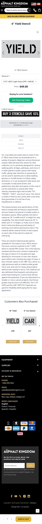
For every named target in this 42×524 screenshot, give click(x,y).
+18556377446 (20, 511)
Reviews (21, 144)
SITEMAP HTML (15, 507)
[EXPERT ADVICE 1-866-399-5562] (35, 10)
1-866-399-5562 (8, 383)
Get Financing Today (21, 100)
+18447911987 (30, 511)
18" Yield (13, 311)
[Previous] (3, 52)
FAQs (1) (21, 148)
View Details (12, 341)
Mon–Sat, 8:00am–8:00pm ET (13, 397)
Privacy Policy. (11, 475)
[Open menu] (2, 10)
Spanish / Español (9, 409)
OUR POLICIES (25, 507)
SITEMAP (32, 503)
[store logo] (14, 3)
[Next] (38, 52)
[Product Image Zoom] (37, 32)
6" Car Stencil (29, 311)
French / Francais (9, 406)
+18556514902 (10, 511)
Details (21, 136)
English (5, 404)
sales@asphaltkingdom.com (13, 390)
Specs (21, 140)
